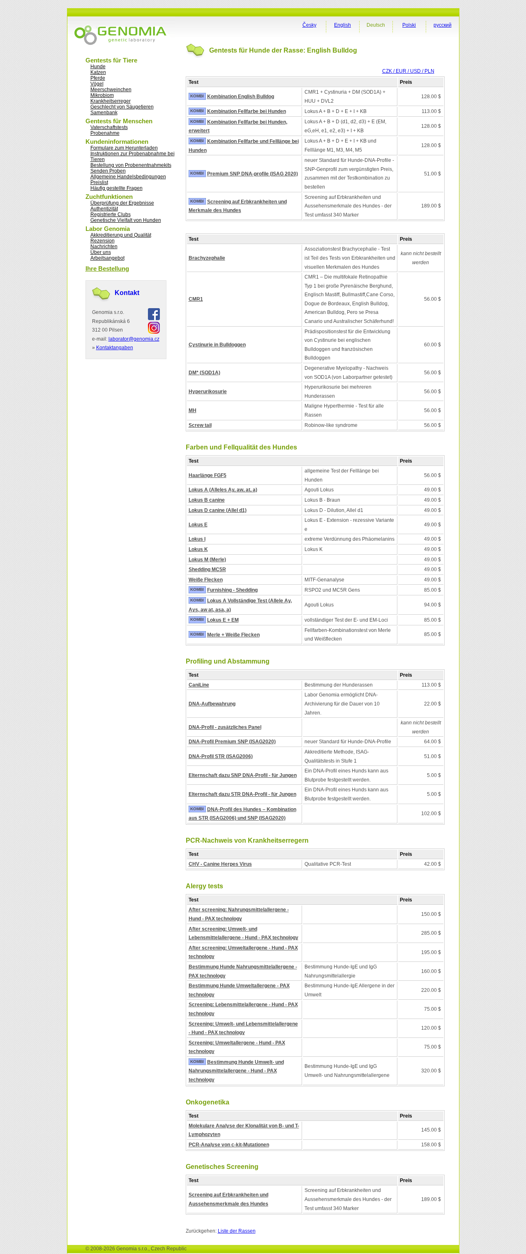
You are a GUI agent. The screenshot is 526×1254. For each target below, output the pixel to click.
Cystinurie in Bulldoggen (217, 345)
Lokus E (198, 525)
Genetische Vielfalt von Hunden (125, 220)
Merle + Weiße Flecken (233, 635)
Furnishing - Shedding (232, 590)
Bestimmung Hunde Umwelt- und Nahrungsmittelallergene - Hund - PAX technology (236, 1071)
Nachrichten (104, 246)
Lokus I (197, 539)
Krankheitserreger (110, 101)
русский (443, 25)
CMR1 (196, 299)
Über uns (100, 252)
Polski (409, 25)
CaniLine (199, 685)
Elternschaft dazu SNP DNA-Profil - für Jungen (243, 775)
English (342, 25)
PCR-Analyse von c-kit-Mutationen (229, 1145)
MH (192, 410)
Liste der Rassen (237, 1231)
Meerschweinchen (111, 89)
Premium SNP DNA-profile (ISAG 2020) (252, 174)
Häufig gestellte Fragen (116, 188)
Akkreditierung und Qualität (120, 235)
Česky (309, 25)
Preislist (99, 182)
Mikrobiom (102, 95)
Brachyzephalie (207, 258)
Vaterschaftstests (109, 127)
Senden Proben (108, 171)
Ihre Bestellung (107, 268)
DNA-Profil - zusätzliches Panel (225, 727)
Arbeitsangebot (107, 258)
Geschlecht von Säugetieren (122, 107)
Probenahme (105, 133)
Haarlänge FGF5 (207, 475)
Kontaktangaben (114, 347)
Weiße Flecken (206, 580)
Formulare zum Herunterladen (124, 148)
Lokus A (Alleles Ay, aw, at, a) (223, 490)
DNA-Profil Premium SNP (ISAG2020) (232, 742)
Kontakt (127, 292)
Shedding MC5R (207, 569)
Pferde (97, 78)
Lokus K (198, 549)
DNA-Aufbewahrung (212, 704)
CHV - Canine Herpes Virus (220, 864)
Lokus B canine (207, 500)
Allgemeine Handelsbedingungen (128, 177)
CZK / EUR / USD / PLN (408, 71)
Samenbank (104, 112)
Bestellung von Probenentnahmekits (130, 165)
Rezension (102, 241)
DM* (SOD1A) (204, 373)
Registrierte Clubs (110, 214)
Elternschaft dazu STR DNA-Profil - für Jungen (242, 794)
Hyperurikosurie (208, 391)
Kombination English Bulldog (240, 96)
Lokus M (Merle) (207, 559)
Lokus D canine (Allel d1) (218, 510)
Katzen (98, 72)
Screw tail (200, 425)
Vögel (97, 84)
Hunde (98, 66)
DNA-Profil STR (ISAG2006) (221, 756)
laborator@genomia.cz (133, 339)
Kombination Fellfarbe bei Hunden (246, 111)
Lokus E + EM (223, 620)
